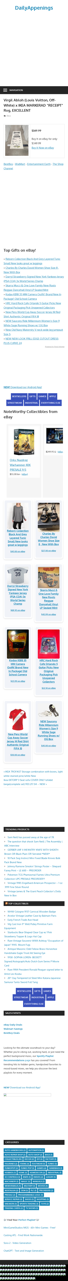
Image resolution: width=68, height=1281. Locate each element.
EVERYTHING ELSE (50, 402)
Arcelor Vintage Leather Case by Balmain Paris (32, 915)
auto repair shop (15, 1155)
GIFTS (32, 396)
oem (24, 1190)
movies (43, 1186)
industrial (54, 1172)
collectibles (13, 1159)
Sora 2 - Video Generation (17, 1242)
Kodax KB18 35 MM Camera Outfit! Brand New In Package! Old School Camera (17, 667)
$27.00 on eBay (48, 550)
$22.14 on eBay (49, 688)
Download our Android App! (23, 387)
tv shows (32, 1208)
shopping (43, 1199)
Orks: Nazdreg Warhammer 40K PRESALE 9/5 (20, 464)
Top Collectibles (18, 903)
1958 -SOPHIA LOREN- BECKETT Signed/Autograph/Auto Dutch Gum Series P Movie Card (31, 961)
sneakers (11, 1204)
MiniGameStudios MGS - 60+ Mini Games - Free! (30, 1227)
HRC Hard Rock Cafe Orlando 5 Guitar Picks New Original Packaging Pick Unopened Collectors (49, 671)
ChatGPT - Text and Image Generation (24, 1250)
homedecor (37, 1172)
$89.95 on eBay (18, 610)
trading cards (14, 1208)
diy (40, 1159)
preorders (46, 1190)
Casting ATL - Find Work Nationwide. (23, 1235)
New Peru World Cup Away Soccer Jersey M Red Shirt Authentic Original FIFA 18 (18, 741)
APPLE (52, 396)
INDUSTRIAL (31, 402)
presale (10, 1195)
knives (38, 1177)
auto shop (35, 1155)
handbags (55, 1168)
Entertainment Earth (39, 164)
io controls (12, 1177)
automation (36, 1150)
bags (48, 1155)
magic (25, 1181)
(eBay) (25, 474)
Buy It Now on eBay (43, 147)
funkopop (11, 1168)
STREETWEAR (15, 402)
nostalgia (11, 1190)
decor (29, 1159)
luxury (51, 1177)
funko (52, 1164)
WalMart (20, 164)
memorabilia (13, 1186)
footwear (38, 1164)
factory (50, 1159)
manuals (39, 1181)
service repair (13, 1199)
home (23, 1172)
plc (33, 1190)
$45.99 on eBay (48, 614)
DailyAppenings (34, 7)
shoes (29, 1199)
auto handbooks (15, 1150)
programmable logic (30, 1195)
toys (45, 1204)
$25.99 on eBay (18, 681)
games (41, 1168)
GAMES (42, 396)
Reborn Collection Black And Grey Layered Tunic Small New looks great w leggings (18, 538)
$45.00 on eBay (17, 551)
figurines (11, 1164)
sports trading (29, 1204)
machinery (11, 1181)
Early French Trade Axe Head (23, 919)
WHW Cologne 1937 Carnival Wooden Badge (32, 911)
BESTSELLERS (19, 396)
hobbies (10, 1172)
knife (27, 1177)
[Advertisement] (34, 47)
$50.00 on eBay (17, 755)
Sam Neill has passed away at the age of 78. (31, 837)
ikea (8, 115)
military (29, 1186)
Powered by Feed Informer (55, 346)
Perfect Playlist (26, 1219)
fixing (24, 1164)
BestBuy (8, 164)
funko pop (27, 1168)
